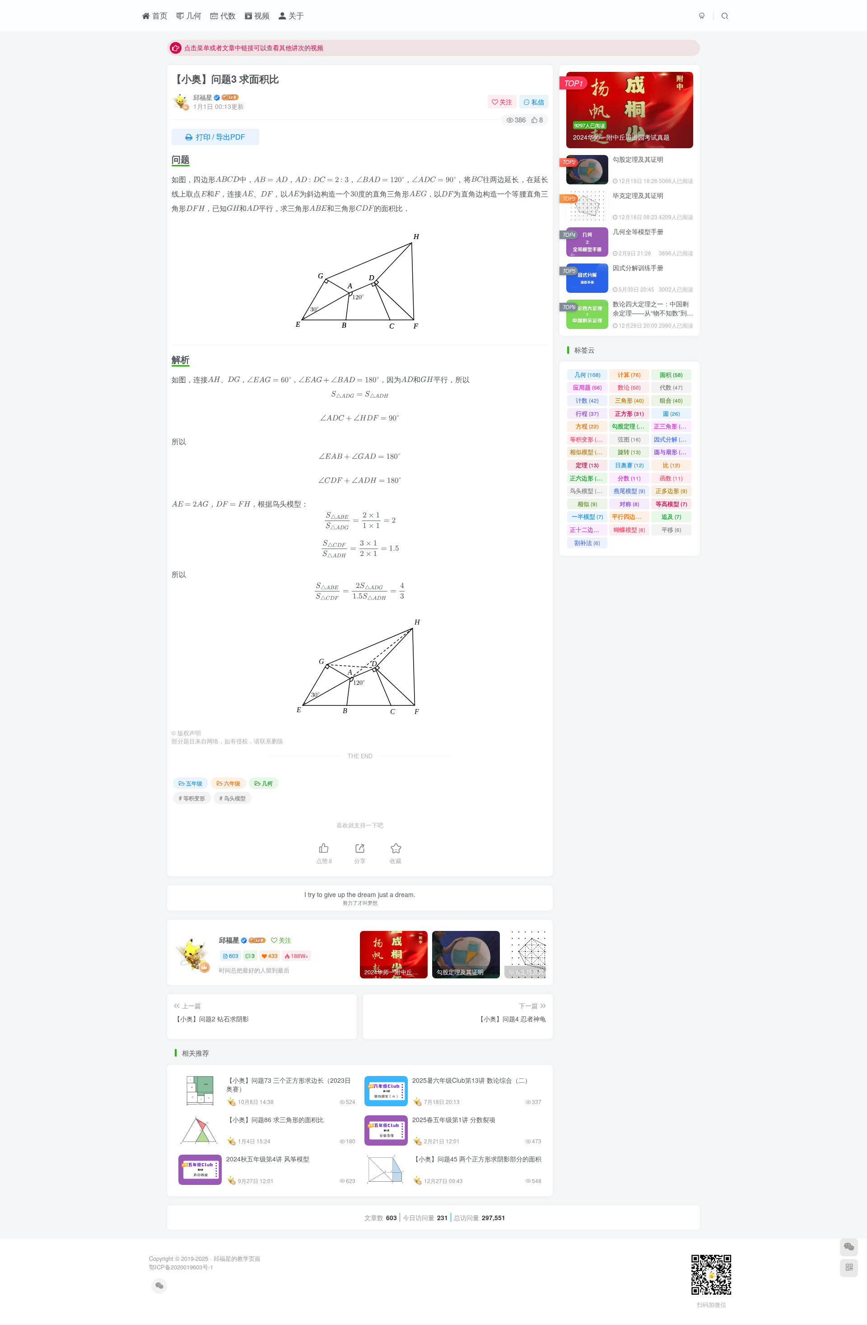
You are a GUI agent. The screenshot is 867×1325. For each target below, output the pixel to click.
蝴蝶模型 (629, 529)
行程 (587, 413)
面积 (671, 374)
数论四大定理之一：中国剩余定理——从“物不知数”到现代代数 (653, 312)
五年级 (194, 783)
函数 (671, 478)
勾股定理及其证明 (638, 159)
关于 (295, 15)
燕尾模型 (629, 490)
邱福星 (202, 97)
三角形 (629, 400)
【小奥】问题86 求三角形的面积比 (275, 1119)
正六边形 (587, 478)
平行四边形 (630, 516)
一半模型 (587, 516)
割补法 (587, 542)
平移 (671, 529)
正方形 (629, 413)
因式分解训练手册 (638, 267)
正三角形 (671, 426)
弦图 (629, 439)
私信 (537, 101)
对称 (629, 503)
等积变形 (587, 439)
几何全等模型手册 (638, 231)
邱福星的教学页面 (237, 1258)
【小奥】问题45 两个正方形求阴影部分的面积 (476, 1158)
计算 (629, 374)
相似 (587, 503)
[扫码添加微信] (849, 1247)
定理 (587, 464)
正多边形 (671, 490)
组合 (671, 400)
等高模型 (671, 503)
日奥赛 (629, 464)
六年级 (232, 783)
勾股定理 (629, 426)
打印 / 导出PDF (219, 137)
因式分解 (671, 439)
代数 (227, 15)
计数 (587, 400)
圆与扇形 (671, 451)
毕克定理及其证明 (638, 195)
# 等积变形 (192, 798)
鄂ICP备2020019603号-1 (181, 1267)
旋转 (629, 451)
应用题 (587, 387)
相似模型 (587, 451)
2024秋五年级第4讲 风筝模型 (267, 1158)
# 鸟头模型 (232, 798)
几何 (192, 15)
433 (273, 955)
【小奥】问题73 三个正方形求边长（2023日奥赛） (288, 1085)
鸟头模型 (587, 490)
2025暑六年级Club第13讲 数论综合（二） (471, 1080)
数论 (629, 387)
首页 (159, 15)
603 (233, 955)
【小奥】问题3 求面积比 (225, 78)
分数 (629, 478)
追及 (671, 516)
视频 (261, 15)
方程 (587, 426)
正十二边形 (588, 529)
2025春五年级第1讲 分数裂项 (453, 1119)
